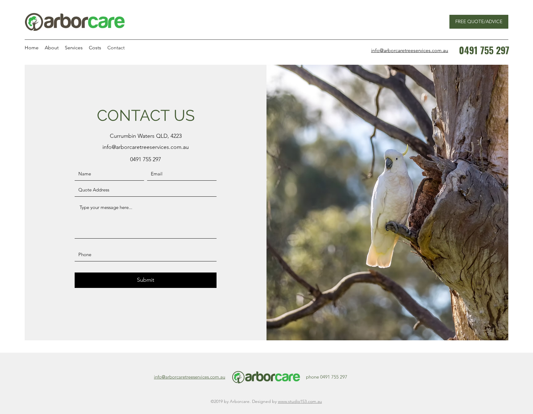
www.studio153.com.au (300, 401)
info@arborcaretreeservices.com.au (145, 147)
